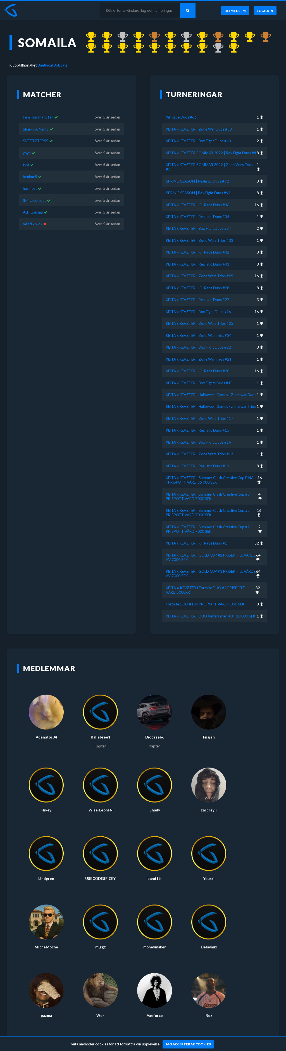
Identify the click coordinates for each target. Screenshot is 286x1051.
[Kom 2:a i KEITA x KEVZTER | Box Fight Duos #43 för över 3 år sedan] (120, 37)
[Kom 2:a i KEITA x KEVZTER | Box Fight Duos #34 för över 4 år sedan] (184, 37)
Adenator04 (46, 737)
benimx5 (30, 176)
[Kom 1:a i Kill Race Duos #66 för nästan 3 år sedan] (88, 37)
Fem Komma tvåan (38, 117)
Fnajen (209, 737)
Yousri (208, 878)
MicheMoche (46, 947)
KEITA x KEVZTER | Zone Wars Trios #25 (199, 323)
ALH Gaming (33, 212)
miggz (100, 947)
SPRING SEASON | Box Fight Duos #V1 (198, 193)
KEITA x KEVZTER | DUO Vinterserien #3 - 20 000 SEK (210, 616)
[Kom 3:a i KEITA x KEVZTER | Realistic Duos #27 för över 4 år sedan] (215, 37)
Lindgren (46, 878)
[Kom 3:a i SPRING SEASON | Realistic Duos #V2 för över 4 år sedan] (152, 37)
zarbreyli (209, 810)
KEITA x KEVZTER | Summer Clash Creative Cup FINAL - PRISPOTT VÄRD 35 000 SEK (210, 479)
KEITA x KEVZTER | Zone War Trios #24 (199, 335)
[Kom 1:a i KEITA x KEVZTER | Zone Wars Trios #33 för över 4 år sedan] (200, 37)
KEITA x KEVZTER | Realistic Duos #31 (197, 264)
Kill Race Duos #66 (181, 117)
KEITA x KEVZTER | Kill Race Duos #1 (196, 543)
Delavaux (209, 947)
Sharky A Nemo (36, 129)
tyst (26, 164)
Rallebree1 (100, 737)
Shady (154, 810)
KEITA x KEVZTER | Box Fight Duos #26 (198, 311)
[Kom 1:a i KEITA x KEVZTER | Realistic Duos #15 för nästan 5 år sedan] (168, 48)
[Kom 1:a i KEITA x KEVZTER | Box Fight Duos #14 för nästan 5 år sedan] (184, 48)
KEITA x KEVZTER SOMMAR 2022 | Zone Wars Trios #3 (209, 166)
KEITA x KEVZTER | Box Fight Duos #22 (198, 347)
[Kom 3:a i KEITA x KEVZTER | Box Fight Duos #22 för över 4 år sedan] (263, 37)
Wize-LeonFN (101, 810)
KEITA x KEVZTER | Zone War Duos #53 (199, 129)
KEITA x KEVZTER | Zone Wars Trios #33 (199, 240)
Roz (209, 1015)
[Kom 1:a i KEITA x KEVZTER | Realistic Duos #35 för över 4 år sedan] (168, 37)
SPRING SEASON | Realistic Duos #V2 (197, 181)
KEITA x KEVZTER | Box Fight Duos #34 (198, 228)
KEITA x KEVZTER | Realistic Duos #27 (197, 299)
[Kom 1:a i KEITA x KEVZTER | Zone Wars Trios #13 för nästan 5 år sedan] (200, 48)
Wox (100, 1015)
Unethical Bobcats (52, 65)
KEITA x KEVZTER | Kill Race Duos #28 (197, 288)
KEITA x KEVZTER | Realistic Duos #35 (197, 216)
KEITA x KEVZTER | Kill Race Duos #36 (197, 205)
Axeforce (155, 1015)
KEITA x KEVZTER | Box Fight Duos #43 (198, 141)
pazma (46, 1015)
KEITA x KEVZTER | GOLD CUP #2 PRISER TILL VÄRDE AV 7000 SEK (211, 557)
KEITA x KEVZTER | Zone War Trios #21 (199, 359)
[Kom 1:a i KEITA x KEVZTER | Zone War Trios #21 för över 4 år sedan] (88, 48)
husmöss (30, 188)
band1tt (154, 878)
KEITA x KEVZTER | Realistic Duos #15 (197, 430)
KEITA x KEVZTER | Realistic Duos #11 (197, 466)
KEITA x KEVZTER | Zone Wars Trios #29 (199, 276)
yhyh (27, 153)
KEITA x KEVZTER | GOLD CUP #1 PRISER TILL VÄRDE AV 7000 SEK (211, 573)
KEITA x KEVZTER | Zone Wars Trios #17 (199, 418)
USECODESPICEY (100, 878)
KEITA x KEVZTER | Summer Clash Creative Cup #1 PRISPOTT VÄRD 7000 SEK (208, 529)
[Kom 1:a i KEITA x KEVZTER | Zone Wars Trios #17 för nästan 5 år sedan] (152, 48)
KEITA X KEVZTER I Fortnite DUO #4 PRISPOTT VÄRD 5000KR (205, 590)
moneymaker (154, 947)
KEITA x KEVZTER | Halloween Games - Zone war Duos (211, 394)
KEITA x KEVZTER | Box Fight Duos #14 (198, 442)
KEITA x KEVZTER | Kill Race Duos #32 (197, 252)
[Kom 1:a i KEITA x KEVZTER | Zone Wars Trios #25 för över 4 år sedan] (231, 37)
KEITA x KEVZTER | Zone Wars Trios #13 (199, 454)
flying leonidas (35, 200)
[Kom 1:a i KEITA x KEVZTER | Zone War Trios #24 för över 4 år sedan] (247, 37)
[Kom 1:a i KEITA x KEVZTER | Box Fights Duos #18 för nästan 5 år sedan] (104, 48)
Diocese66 (154, 737)
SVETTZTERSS (35, 141)
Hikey (46, 810)
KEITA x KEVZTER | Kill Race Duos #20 (197, 371)
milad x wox (32, 224)
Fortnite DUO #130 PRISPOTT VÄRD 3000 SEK (205, 604)
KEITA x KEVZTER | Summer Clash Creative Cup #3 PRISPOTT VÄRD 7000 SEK (208, 496)
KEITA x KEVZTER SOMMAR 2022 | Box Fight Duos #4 (211, 153)
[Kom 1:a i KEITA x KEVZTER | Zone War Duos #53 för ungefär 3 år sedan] (104, 37)
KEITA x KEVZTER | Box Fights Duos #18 (199, 383)
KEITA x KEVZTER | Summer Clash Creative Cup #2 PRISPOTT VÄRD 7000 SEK (208, 512)
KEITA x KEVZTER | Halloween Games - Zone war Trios (211, 406)
